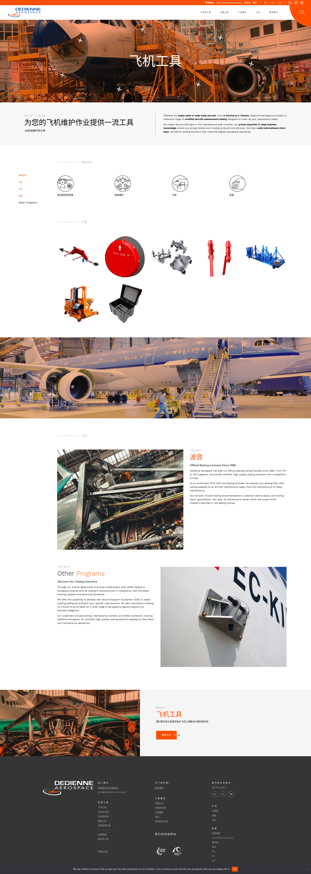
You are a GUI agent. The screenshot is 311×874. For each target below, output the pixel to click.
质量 (214, 815)
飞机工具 (102, 807)
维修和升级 (160, 808)
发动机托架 (103, 816)
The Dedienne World (229, 3)
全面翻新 (159, 812)
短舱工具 (102, 821)
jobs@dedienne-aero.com (112, 792)
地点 (214, 820)
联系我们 (159, 788)
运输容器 (102, 834)
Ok (234, 869)
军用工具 (103, 851)
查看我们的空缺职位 (108, 788)
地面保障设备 (104, 825)
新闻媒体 (210, 3)
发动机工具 (103, 812)
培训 (157, 817)
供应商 (247, 3)
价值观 (215, 811)
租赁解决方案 (161, 821)
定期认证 (159, 803)
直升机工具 (103, 839)
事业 (255, 3)
